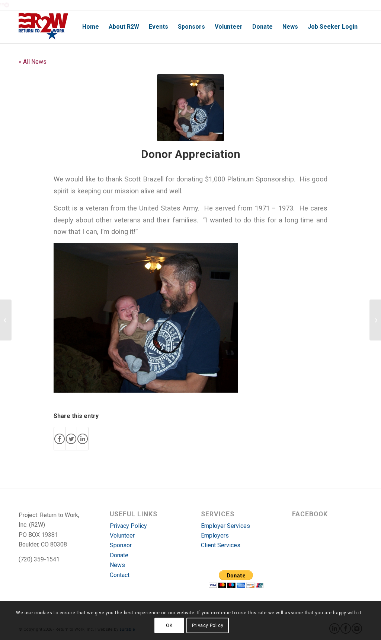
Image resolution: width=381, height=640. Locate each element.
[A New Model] (6, 320)
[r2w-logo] (43, 26)
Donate (119, 555)
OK (169, 625)
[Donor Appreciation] (190, 107)
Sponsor (121, 545)
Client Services (220, 545)
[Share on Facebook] (59, 438)
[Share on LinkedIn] (82, 438)
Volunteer (122, 535)
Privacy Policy (128, 525)
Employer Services (225, 525)
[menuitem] (90, 26)
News (117, 564)
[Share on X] (71, 438)
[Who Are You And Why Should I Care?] (375, 320)
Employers (215, 535)
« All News (33, 61)
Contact (119, 575)
